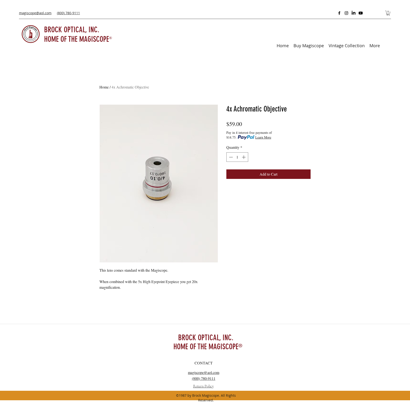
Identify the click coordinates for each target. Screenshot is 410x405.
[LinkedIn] (353, 13)
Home (104, 86)
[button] (388, 13)
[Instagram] (346, 13)
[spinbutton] (237, 157)
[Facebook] (339, 13)
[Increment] (244, 157)
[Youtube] (360, 13)
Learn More (263, 137)
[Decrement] (230, 157)
